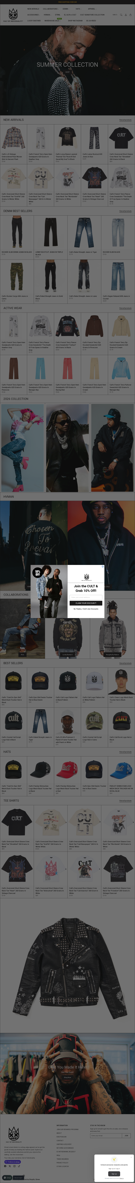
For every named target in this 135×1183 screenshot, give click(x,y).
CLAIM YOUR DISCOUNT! (86, 603)
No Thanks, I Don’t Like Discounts (86, 609)
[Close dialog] (103, 566)
